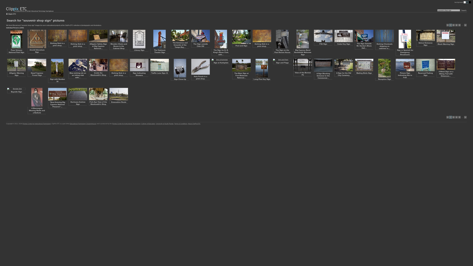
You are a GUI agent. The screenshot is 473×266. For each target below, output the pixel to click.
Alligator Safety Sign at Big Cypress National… (98, 46)
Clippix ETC (12, 14)
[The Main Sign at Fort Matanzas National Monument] (241, 65)
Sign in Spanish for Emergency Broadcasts (405, 52)
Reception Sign (384, 79)
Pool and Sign (241, 46)
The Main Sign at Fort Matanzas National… (241, 75)
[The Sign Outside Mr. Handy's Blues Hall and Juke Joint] (364, 36)
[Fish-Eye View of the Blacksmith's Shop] (98, 94)
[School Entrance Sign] (425, 35)
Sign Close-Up (180, 79)
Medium (467, 2)
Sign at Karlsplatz (221, 63)
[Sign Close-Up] (180, 68)
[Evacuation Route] (118, 94)
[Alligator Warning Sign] (16, 65)
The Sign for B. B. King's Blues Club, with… (221, 52)
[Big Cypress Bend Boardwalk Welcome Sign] (302, 39)
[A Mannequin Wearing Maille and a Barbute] (37, 97)
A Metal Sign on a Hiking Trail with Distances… (446, 74)
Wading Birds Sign (364, 73)
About (194, 124)
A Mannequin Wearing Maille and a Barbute (37, 110)
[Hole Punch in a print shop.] (200, 67)
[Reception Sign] (384, 68)
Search (463, 10)
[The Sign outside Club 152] (200, 36)
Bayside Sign (16, 92)
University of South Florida (165, 124)
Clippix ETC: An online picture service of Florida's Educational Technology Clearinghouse (30, 9)
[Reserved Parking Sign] (425, 65)
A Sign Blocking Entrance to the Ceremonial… (323, 76)
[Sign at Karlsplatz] (221, 60)
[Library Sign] (139, 39)
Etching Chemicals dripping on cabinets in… (384, 46)
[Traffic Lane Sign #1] (159, 65)
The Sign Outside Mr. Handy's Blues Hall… (364, 46)
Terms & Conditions (180, 124)
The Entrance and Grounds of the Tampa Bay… (180, 45)
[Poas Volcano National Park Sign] (16, 39)
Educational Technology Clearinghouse (83, 124)
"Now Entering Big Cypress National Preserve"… (57, 104)
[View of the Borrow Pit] (302, 65)
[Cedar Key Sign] (343, 36)
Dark (470, 2)
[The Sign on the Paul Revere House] (282, 39)
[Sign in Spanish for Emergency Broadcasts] (405, 39)
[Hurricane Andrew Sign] (77, 94)
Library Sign (139, 50)
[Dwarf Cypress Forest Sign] (37, 65)
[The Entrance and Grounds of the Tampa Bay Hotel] (180, 35)
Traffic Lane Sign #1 (159, 73)
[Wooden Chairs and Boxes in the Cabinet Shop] (118, 36)
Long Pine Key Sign (262, 79)
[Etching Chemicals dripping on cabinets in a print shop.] (384, 36)
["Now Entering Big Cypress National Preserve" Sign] (57, 94)
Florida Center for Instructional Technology (37, 124)
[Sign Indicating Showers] (139, 65)
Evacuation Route (118, 102)
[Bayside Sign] (16, 89)
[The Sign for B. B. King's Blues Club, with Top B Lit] (221, 39)
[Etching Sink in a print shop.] (57, 36)
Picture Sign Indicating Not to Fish (405, 75)
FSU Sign (323, 44)
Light (465, 2)
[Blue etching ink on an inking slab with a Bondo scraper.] (77, 65)
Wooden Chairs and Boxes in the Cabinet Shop (118, 46)
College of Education (148, 124)
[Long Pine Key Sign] (262, 68)
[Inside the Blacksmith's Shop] (98, 65)
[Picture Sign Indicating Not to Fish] (405, 65)
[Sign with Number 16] (57, 68)
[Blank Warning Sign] (446, 36)
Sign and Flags (282, 63)
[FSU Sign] (323, 36)
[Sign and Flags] (282, 60)
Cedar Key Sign (343, 44)
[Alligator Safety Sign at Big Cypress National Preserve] (98, 36)
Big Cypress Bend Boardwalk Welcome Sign (302, 52)
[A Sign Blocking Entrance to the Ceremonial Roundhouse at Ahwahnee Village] (323, 65)
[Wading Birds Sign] (364, 65)
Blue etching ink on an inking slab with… (78, 75)
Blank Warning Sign (446, 44)
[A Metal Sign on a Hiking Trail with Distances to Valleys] (446, 64)
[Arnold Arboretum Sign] (37, 39)
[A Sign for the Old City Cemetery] (343, 65)
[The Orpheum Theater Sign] (159, 39)
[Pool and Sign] (241, 37)
